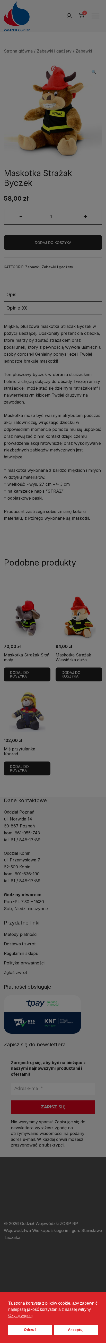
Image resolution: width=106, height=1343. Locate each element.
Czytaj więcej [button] (20, 1315)
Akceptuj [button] (76, 1330)
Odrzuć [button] (30, 1330)
